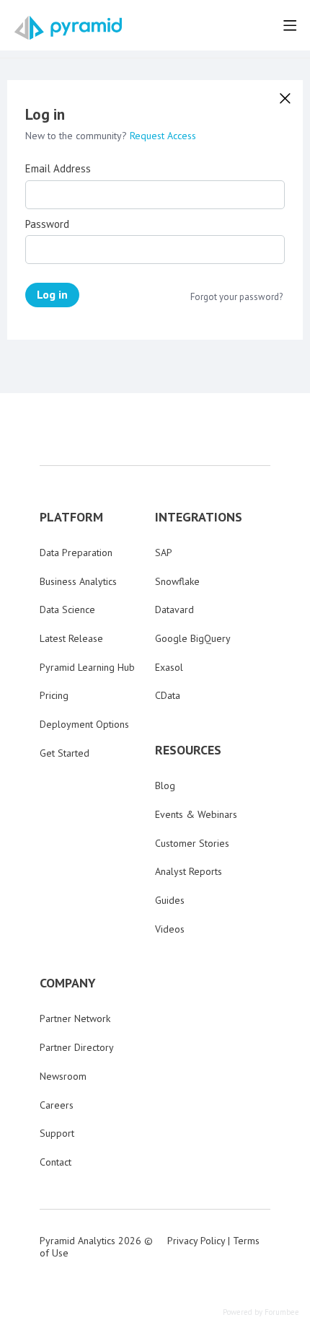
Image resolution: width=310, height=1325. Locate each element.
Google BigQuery (193, 638)
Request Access (163, 135)
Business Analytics (78, 581)
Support (57, 1133)
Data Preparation (76, 552)
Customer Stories (192, 843)
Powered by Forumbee (261, 1312)
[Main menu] (290, 25)
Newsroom (63, 1076)
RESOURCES (188, 750)
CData (167, 695)
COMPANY (68, 983)
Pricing (54, 695)
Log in (52, 294)
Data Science (67, 609)
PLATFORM (71, 517)
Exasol (169, 667)
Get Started (64, 753)
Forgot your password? (236, 297)
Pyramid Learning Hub (87, 667)
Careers (57, 1105)
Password (47, 224)
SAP (163, 552)
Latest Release (71, 638)
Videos (170, 929)
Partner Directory (77, 1047)
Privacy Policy (196, 1240)
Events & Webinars (196, 814)
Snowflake (177, 581)
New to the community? (77, 135)
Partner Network (75, 1018)
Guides (170, 900)
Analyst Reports (188, 871)
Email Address (58, 168)
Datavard (174, 609)
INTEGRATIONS (198, 517)
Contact (55, 1161)
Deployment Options (84, 724)
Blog (165, 785)
